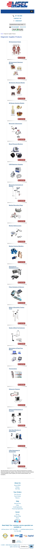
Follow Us (17, 519)
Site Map (17, 488)
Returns (17, 498)
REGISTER (23, 27)
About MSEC (17, 485)
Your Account (17, 494)
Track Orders (17, 496)
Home (2, 33)
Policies (17, 487)
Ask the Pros (17, 503)
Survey (17, 514)
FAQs (17, 505)
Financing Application (17, 508)
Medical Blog (17, 516)
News (17, 517)
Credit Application (17, 507)
